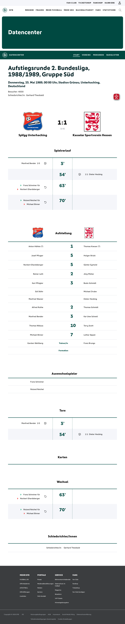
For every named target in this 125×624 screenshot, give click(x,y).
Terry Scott (88, 326)
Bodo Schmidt (90, 283)
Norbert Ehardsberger (30, 189)
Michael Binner (33, 204)
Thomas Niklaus (36, 326)
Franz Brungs (89, 343)
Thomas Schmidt (91, 307)
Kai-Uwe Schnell (91, 317)
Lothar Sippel (89, 335)
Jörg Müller (89, 274)
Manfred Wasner (36, 299)
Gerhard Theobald (35, 95)
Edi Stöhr (39, 292)
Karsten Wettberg (35, 343)
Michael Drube (90, 292)
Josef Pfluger (37, 256)
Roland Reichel (30, 200)
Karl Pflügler (37, 283)
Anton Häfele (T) (36, 246)
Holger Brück (89, 256)
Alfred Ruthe (37, 307)
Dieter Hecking (95, 174)
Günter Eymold (90, 265)
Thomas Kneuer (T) (92, 246)
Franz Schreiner (30, 185)
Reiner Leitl (38, 274)
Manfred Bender (28, 163)
